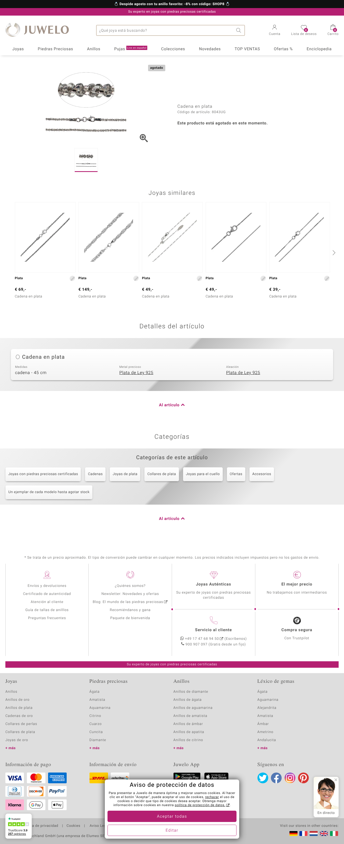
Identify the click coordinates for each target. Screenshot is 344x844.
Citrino (95, 716)
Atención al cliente (47, 602)
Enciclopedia (319, 49)
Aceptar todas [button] (172, 817)
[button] (275, 30)
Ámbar (263, 724)
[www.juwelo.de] (293, 833)
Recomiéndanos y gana (130, 610)
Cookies (73, 826)
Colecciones (173, 49)
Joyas (18, 49)
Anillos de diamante (190, 691)
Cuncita (96, 732)
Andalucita (266, 740)
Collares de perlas (21, 724)
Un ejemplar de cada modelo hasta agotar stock (48, 492)
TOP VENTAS (247, 49)
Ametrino (265, 732)
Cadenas (95, 474)
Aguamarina (268, 699)
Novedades (210, 49)
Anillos (94, 49)
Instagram (290, 778)
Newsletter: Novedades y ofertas (130, 594)
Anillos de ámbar (188, 724)
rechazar (212, 797)
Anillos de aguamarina (193, 707)
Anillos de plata (19, 707)
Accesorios (261, 474)
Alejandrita (267, 707)
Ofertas (236, 474)
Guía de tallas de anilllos (47, 610)
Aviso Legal (99, 826)
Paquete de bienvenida (130, 618)
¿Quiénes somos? (130, 585)
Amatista (97, 699)
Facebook (276, 778)
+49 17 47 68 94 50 (202, 638)
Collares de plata (161, 474)
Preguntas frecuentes (47, 618)
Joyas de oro (16, 740)
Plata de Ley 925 (136, 372)
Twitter (262, 778)
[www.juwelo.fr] (303, 833)
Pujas (130, 49)
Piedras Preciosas (55, 49)
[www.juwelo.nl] (314, 833)
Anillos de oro (17, 699)
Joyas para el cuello (203, 474)
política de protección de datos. (200, 805)
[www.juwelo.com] (324, 833)
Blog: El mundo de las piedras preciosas (128, 602)
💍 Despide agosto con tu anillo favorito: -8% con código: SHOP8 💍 (172, 4)
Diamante (97, 740)
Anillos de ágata (187, 699)
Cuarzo (95, 724)
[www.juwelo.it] (334, 833)
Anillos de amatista (190, 716)
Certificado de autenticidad (47, 594)
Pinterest (303, 778)
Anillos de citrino (188, 740)
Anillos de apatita (188, 732)
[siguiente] (333, 252)
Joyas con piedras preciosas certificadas (43, 474)
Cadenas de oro (19, 716)
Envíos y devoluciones (47, 585)
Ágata (94, 691)
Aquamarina (100, 707)
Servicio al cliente (213, 630)
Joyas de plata (125, 474)
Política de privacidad (39, 826)
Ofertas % (283, 49)
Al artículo (169, 405)
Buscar (239, 30)
